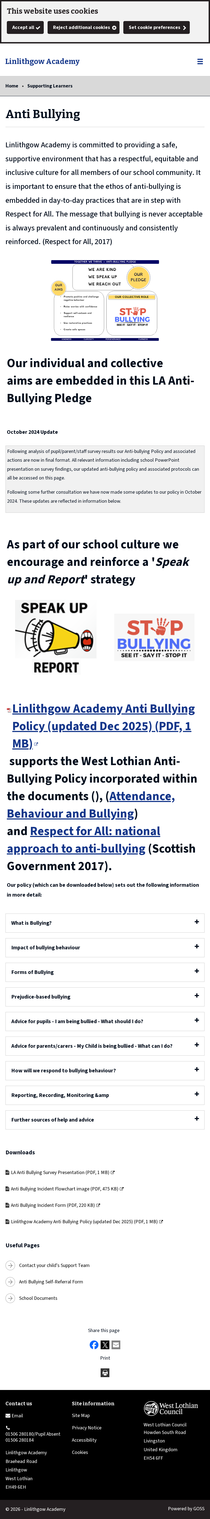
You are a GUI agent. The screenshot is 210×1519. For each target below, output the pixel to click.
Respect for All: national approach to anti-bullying (83, 840)
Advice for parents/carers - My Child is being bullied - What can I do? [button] (92, 1046)
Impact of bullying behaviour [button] (45, 948)
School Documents (38, 1298)
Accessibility (84, 1440)
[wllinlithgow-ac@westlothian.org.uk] (14, 1415)
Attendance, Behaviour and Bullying (91, 805)
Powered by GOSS (186, 1508)
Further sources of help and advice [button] (52, 1120)
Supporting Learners (49, 86)
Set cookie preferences (154, 27)
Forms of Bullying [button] (32, 972)
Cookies (80, 1452)
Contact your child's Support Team (54, 1265)
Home (11, 86)
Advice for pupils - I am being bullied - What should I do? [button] (77, 1021)
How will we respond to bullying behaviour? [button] (63, 1071)
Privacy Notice (86, 1427)
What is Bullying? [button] (31, 923)
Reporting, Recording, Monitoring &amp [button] (60, 1095)
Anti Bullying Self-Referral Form (51, 1281)
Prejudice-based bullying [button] (40, 997)
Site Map (81, 1415)
